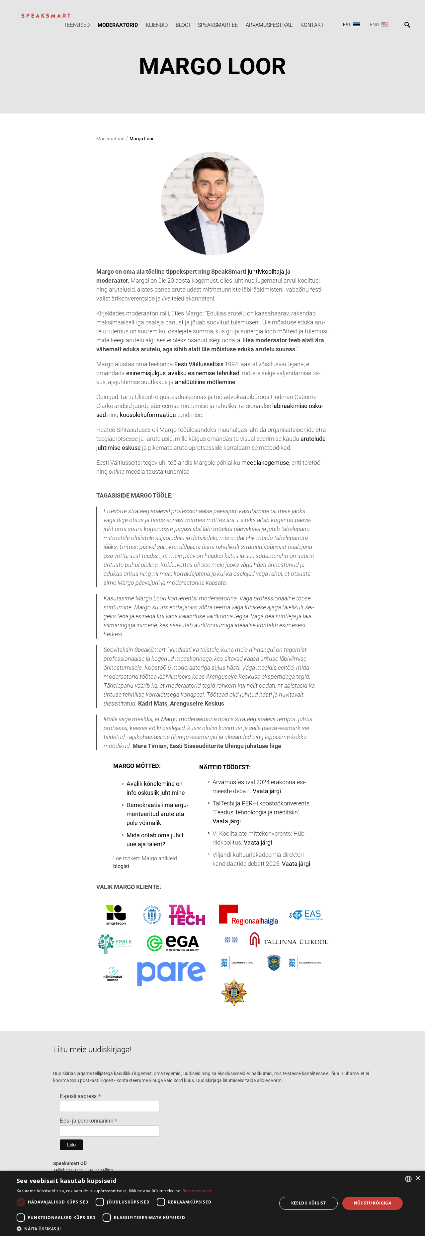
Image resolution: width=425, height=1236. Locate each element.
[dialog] (212, 1203)
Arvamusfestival (269, 25)
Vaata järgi (267, 791)
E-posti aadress (80, 1096)
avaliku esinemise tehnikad (203, 373)
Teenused (77, 25)
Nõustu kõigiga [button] (372, 1203)
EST (347, 24)
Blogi (183, 25)
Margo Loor (141, 138)
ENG (374, 24)
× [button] (417, 1178)
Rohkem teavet (197, 1191)
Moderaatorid (118, 25)
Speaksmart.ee (218, 25)
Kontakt (312, 25)
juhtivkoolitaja (266, 271)
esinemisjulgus (146, 373)
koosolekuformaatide (148, 414)
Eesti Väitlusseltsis (198, 364)
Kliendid (157, 25)
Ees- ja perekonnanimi (88, 1121)
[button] (143, 1228)
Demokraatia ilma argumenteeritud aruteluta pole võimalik (157, 813)
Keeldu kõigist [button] (308, 1203)
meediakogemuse (265, 462)
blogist (121, 866)
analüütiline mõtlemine (205, 381)
